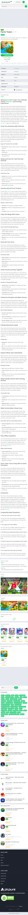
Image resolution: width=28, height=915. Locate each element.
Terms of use (3, 878)
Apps (13, 695)
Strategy (3, 712)
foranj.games (16, 68)
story (3, 318)
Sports (25, 710)
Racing (20, 708)
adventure (3, 123)
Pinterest (14, 63)
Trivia (19, 712)
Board (2, 697)
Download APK (8, 55)
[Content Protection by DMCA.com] (7, 901)
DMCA (2, 883)
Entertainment (17, 701)
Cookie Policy (3, 876)
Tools (7, 712)
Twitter (8, 63)
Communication (13, 699)
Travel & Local (13, 712)
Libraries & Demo (18, 703)
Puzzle (16, 708)
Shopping (10, 710)
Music (12, 704)
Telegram (19, 63)
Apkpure (20, 906)
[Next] (27, 605)
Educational (9, 701)
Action (2, 695)
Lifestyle (25, 703)
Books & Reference (9, 697)
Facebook (3, 63)
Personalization (22, 706)
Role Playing (4, 710)
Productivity (11, 708)
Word (2, 716)
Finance (23, 701)
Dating (19, 699)
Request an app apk (5, 865)
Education (3, 701)
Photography (4, 708)
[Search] (23, 2)
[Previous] (1, 605)
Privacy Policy (3, 873)
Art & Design (22, 695)
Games (8, 30)
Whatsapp (24, 63)
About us (2, 857)
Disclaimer (3, 881)
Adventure (9, 102)
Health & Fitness (9, 703)
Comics (7, 699)
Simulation (16, 710)
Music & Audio (18, 704)
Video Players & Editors (14, 714)
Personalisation (14, 706)
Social (21, 710)
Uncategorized (4, 714)
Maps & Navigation (5, 704)
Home (5, 30)
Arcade (16, 695)
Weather (22, 714)
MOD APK (9, 191)
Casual (12, 30)
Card (21, 697)
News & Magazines (5, 706)
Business (17, 697)
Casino (25, 697)
